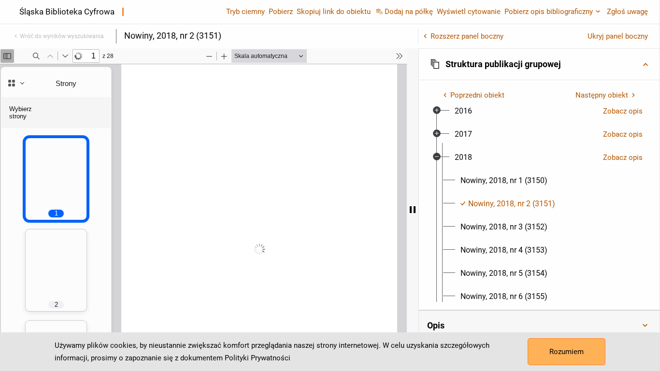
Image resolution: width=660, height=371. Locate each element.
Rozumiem (566, 351)
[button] (539, 64)
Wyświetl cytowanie (469, 11)
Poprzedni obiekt (477, 95)
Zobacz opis (623, 111)
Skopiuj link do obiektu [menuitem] (334, 11)
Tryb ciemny (245, 11)
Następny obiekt (601, 95)
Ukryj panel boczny (618, 36)
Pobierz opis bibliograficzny (548, 11)
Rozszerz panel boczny (466, 36)
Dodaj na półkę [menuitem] (409, 11)
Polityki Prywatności (257, 358)
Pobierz (281, 11)
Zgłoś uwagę (627, 11)
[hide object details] (412, 209)
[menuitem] (463, 111)
